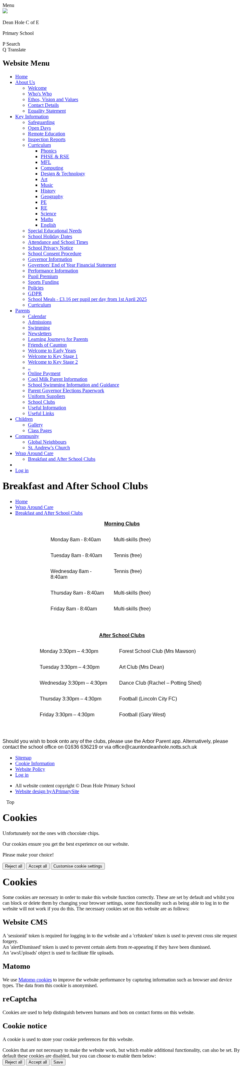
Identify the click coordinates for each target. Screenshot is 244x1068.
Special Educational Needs (55, 230)
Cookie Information (35, 763)
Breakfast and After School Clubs (61, 459)
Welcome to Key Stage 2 (53, 362)
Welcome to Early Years (52, 350)
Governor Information (50, 259)
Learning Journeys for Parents (58, 339)
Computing (52, 168)
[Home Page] (5, 11)
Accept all (38, 866)
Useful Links (41, 413)
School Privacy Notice (50, 248)
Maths (47, 219)
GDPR (35, 293)
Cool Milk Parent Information (57, 379)
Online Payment (44, 373)
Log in (22, 470)
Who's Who (40, 93)
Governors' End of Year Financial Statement (72, 265)
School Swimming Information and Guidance (73, 384)
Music (47, 185)
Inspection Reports (46, 139)
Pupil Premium (43, 276)
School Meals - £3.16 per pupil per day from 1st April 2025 (87, 299)
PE (44, 202)
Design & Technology (63, 173)
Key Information (32, 116)
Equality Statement (47, 111)
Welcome (37, 88)
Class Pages (40, 430)
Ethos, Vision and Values (53, 99)
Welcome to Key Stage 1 (53, 356)
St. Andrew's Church (49, 447)
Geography (52, 196)
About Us (25, 82)
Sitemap (23, 757)
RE (44, 208)
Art (44, 179)
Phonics (49, 150)
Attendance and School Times (58, 242)
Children (24, 419)
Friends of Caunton (47, 345)
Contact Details (43, 105)
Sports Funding (43, 282)
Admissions (39, 322)
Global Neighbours (47, 442)
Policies (36, 287)
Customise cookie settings (77, 866)
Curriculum (39, 145)
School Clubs (41, 402)
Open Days (39, 128)
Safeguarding (41, 122)
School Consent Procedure (54, 253)
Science (48, 213)
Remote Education (46, 133)
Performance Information (53, 270)
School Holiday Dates (50, 236)
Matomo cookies (35, 979)
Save (58, 1062)
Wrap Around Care (34, 453)
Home (21, 76)
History (48, 190)
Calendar (37, 316)
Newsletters (39, 333)
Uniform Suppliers (46, 396)
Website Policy (30, 769)
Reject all (13, 866)
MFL (46, 162)
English (48, 225)
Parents (22, 310)
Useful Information (47, 407)
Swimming (39, 327)
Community (27, 436)
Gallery (35, 424)
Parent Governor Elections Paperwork (66, 390)
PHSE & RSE (55, 156)
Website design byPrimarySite (47, 791)
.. (29, 367)
